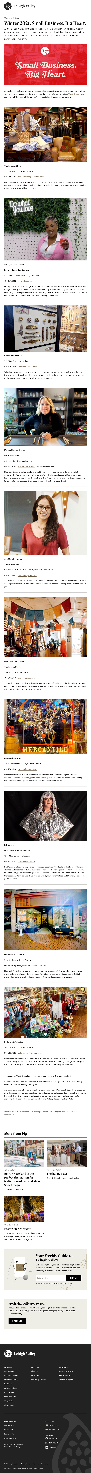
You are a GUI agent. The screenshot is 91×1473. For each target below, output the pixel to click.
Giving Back (35, 1375)
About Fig (34, 1371)
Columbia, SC (8, 1429)
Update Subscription (66, 1379)
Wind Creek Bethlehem (24, 1081)
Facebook (47, 1111)
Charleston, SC (9, 1425)
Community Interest (11, 1375)
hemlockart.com (39, 965)
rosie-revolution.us (26, 861)
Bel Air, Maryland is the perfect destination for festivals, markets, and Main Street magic (22, 1179)
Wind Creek (73, 93)
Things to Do (8, 1401)
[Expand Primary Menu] (85, 6)
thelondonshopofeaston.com (31, 176)
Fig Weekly (53, 1425)
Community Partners (38, 1379)
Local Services (9, 1392)
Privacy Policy (25, 1464)
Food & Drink (8, 1384)
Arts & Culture (9, 1371)
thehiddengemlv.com (27, 575)
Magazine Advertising (66, 1371)
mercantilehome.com (27, 769)
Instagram (57, 1111)
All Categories (9, 1405)
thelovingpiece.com (27, 677)
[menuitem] (17, 1371)
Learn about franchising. (12, 1446)
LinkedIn (69, 1111)
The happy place (57, 1174)
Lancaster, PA (9, 1434)
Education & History (11, 1379)
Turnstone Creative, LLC (34, 1468)
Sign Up (74, 1278)
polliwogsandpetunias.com (29, 1052)
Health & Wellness (10, 1388)
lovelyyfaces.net (25, 280)
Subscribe (17, 1321)
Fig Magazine (55, 1429)
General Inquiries (64, 1375)
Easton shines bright (17, 1229)
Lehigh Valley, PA (10, 1438)
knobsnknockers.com (27, 366)
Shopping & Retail (10, 1396)
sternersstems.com (26, 466)
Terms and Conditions (40, 1464)
